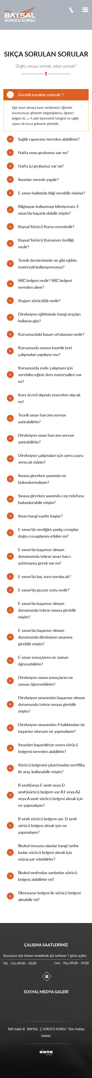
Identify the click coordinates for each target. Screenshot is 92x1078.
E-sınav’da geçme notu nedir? (43, 589)
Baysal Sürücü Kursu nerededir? (46, 226)
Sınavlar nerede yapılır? (38, 179)
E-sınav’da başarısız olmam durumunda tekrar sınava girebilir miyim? (47, 610)
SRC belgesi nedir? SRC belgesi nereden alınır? (45, 284)
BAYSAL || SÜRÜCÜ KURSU (46, 1029)
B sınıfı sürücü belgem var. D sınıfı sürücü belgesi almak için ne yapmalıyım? (47, 825)
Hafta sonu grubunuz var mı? (43, 152)
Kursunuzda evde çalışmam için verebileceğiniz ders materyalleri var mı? (50, 374)
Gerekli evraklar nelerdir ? (40, 94)
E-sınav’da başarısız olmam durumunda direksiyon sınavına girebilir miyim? (45, 637)
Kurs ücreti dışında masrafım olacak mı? (49, 398)
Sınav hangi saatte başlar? (40, 515)
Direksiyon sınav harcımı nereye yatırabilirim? (46, 438)
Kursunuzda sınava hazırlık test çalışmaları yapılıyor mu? (45, 351)
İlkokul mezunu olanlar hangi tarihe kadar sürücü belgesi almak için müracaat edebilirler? (48, 852)
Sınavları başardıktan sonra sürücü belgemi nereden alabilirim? (48, 748)
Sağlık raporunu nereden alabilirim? (48, 139)
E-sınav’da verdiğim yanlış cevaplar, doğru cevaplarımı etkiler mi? (48, 533)
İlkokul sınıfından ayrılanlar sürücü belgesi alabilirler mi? (47, 876)
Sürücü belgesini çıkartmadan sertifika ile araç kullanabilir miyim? (51, 768)
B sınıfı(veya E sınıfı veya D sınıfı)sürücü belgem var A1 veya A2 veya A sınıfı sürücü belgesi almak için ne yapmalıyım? (50, 795)
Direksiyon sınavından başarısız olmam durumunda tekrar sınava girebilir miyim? (51, 704)
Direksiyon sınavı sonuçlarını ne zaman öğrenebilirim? (45, 681)
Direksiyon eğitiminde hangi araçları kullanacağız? (49, 317)
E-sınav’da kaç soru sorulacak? (44, 576)
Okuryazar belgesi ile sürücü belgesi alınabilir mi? (49, 896)
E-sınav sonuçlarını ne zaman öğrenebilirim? (43, 660)
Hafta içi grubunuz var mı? (41, 166)
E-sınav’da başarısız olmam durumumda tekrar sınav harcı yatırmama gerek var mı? (44, 556)
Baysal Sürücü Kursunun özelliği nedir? (46, 243)
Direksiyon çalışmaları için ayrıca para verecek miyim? (50, 459)
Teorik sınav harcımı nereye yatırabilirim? (42, 418)
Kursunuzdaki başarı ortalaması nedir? (51, 334)
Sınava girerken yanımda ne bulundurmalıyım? (42, 479)
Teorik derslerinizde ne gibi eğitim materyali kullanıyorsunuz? (47, 263)
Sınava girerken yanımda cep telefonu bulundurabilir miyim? (51, 499)
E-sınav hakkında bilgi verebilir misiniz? (51, 192)
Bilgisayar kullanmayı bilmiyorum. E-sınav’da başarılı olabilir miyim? (49, 210)
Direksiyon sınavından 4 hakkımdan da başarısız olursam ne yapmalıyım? (51, 728)
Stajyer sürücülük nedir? (39, 300)
